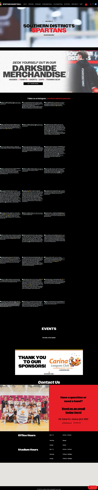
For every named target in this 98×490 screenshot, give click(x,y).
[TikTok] (93, 4)
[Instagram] (90, 4)
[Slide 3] (50, 90)
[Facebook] (95, 4)
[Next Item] (94, 322)
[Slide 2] (47, 90)
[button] (31, 4)
